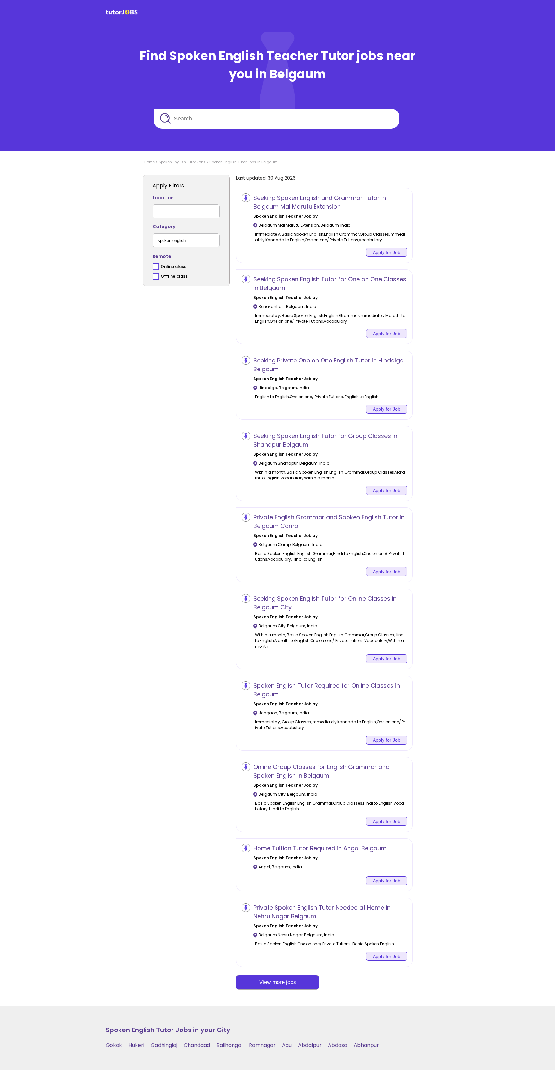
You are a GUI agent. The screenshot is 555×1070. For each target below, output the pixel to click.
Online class (173, 266)
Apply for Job (387, 252)
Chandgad (197, 1045)
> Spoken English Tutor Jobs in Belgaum (242, 162)
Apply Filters (168, 185)
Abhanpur (366, 1045)
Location (163, 197)
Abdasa (337, 1045)
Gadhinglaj (164, 1045)
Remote (162, 256)
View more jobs (277, 982)
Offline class (174, 276)
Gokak (114, 1045)
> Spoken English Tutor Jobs (180, 162)
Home (149, 162)
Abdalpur (310, 1045)
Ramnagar (262, 1045)
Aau (287, 1045)
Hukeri (136, 1045)
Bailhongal (229, 1045)
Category (164, 226)
